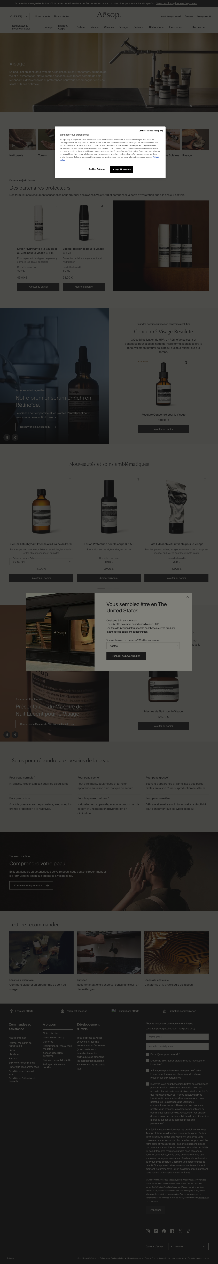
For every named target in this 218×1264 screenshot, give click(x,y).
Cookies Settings (97, 169)
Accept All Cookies (122, 169)
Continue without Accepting (151, 131)
